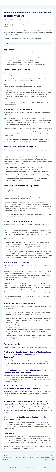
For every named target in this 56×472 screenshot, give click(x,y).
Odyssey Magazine (9, 19)
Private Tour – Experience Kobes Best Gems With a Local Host (42, 457)
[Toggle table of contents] (50, 43)
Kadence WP (42, 468)
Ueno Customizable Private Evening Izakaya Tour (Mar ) (14, 457)
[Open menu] (53, 3)
